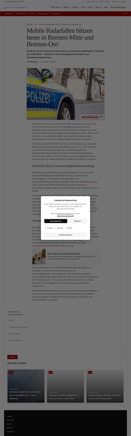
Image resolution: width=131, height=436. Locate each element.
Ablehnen (77, 221)
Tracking (50, 228)
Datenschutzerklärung (65, 216)
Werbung (60, 228)
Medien (69, 228)
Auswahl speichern (65, 235)
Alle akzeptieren (55, 221)
